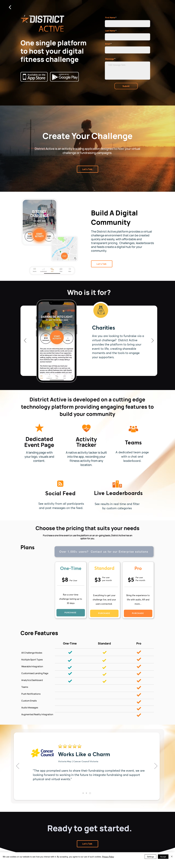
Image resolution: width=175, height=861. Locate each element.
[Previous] (25, 340)
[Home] (9, 7)
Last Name (110, 31)
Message (109, 59)
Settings (150, 856)
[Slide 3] (90, 793)
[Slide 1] (83, 793)
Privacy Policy (108, 856)
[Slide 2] (87, 793)
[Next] (152, 340)
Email (107, 44)
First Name (110, 17)
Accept (163, 856)
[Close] (171, 856)
